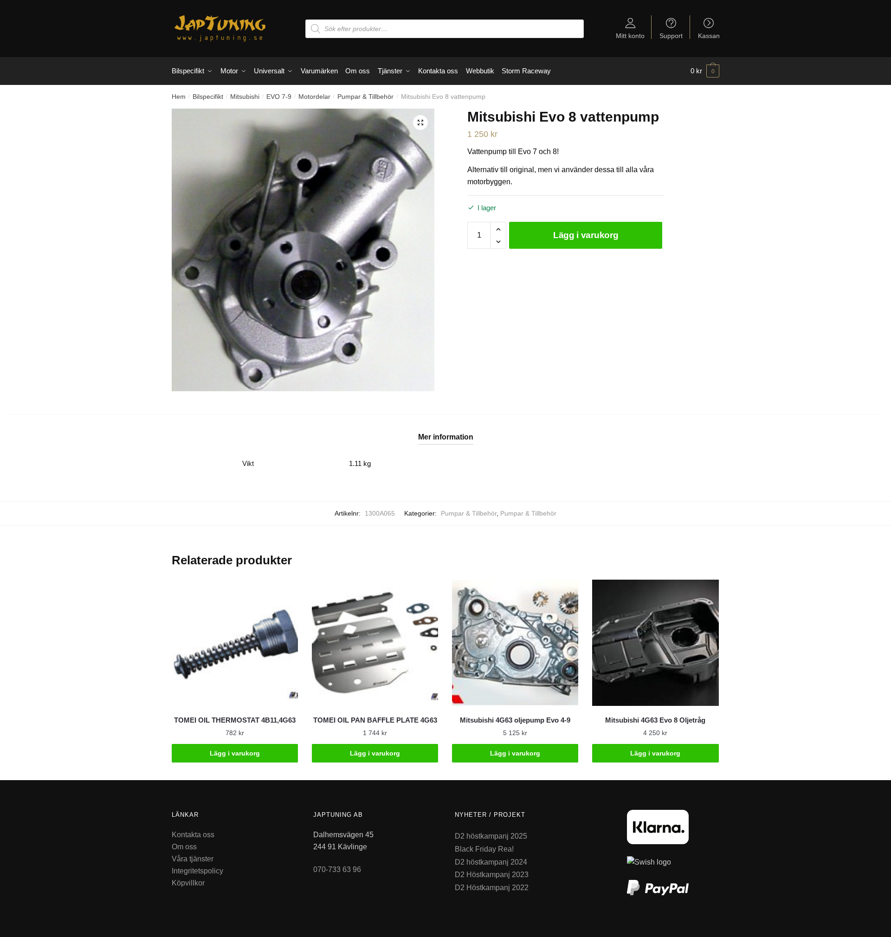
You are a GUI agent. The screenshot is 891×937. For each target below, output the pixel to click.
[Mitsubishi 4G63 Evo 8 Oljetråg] (655, 643)
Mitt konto (630, 35)
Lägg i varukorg (586, 235)
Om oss (184, 847)
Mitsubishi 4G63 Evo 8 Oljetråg (655, 720)
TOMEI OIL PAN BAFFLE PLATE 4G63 (375, 720)
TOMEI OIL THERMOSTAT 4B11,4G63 (235, 720)
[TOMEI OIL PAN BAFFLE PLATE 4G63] (375, 643)
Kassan (709, 35)
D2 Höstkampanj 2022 (492, 888)
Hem (179, 96)
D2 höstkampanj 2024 (491, 862)
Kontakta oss (193, 835)
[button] (420, 122)
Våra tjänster (192, 859)
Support (671, 35)
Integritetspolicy (197, 871)
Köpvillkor (188, 883)
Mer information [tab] (445, 437)
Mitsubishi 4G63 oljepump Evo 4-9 (515, 720)
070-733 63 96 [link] (337, 869)
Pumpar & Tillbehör (365, 96)
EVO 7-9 (278, 96)
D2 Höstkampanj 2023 (492, 875)
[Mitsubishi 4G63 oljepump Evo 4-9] (515, 643)
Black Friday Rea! (484, 849)
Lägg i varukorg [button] (235, 753)
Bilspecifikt (208, 96)
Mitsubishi (244, 96)
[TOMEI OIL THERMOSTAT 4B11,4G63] (235, 643)
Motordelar (314, 96)
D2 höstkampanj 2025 (491, 836)
